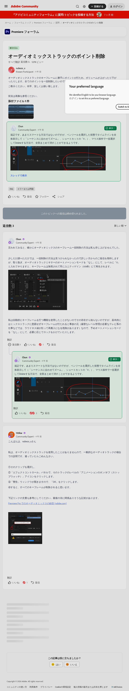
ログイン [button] (74, 98)
